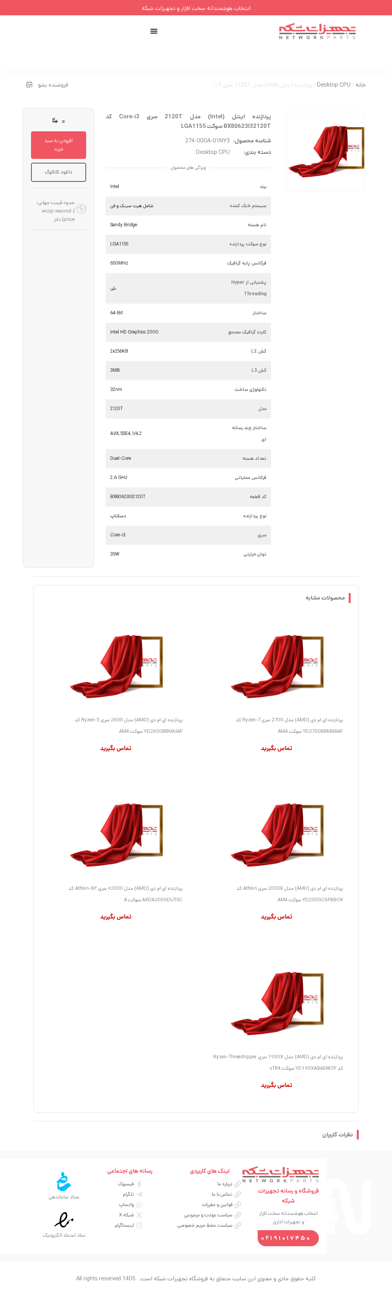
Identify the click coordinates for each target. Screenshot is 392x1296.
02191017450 (286, 1238)
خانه (361, 85)
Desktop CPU (334, 85)
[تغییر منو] (154, 31)
